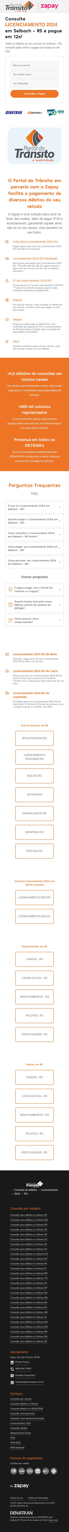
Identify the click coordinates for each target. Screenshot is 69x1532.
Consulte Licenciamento (22, 1413)
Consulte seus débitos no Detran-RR (28, 1273)
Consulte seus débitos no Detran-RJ (28, 1283)
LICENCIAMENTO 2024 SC (34, 916)
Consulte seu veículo (20, 1399)
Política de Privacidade (38, 1498)
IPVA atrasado (17, 1447)
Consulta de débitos (25, 1190)
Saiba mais (53, 1520)
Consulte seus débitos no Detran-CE (28, 1239)
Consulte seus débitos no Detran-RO (29, 1336)
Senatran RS (34, 832)
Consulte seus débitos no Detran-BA (28, 1302)
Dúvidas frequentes (25, 1375)
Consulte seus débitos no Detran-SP (28, 1288)
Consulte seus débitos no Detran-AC (28, 1249)
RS (26, 1193)
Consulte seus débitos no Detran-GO (29, 1254)
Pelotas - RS (34, 1015)
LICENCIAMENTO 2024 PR (34, 897)
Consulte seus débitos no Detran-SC (28, 1229)
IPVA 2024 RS (34, 851)
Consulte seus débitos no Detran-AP (28, 1244)
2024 (17, 1193)
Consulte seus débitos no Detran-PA (28, 1263)
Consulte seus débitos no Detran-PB (28, 1331)
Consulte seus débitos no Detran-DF (28, 1215)
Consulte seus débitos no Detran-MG (29, 1220)
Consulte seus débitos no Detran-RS (28, 1292)
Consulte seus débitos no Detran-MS (29, 1326)
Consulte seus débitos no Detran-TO (28, 1278)
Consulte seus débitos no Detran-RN (28, 1297)
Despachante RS (34, 813)
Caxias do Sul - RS (34, 978)
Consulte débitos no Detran (24, 1403)
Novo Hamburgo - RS (34, 996)
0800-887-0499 (23, 1368)
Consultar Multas (18, 1428)
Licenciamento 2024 (20, 1423)
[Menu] (61, 6)
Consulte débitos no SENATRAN (26, 1408)
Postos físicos (22, 1362)
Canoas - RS (34, 959)
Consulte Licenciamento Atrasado (27, 1418)
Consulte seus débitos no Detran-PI (28, 1268)
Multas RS (34, 775)
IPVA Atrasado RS (34, 738)
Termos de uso (16, 1498)
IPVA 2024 (15, 1442)
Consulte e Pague (34, 93)
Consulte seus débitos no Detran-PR (28, 1224)
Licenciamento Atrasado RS (34, 757)
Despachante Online (20, 1433)
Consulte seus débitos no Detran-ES (28, 1307)
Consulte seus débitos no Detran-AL (28, 1317)
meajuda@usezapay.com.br (29, 1382)
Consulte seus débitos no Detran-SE (28, 1341)
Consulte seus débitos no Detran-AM (29, 1312)
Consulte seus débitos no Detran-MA (29, 1322)
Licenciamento (49, 1190)
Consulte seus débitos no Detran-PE (28, 1234)
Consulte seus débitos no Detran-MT (29, 1258)
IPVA (12, 1437)
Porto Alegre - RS (34, 1034)
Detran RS (34, 794)
